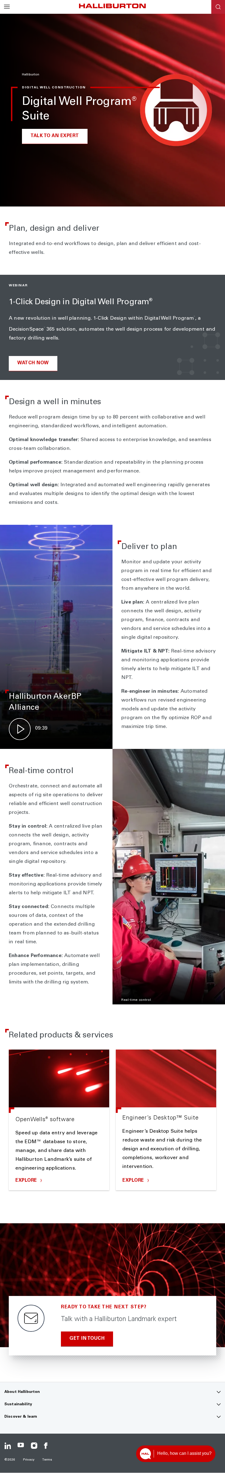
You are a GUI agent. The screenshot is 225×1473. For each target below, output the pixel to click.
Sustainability (18, 1404)
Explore (26, 1180)
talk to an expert (54, 136)
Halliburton (30, 74)
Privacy (29, 1459)
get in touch (87, 1338)
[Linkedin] (7, 1445)
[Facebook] (47, 1445)
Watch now (33, 363)
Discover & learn (20, 1417)
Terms (47, 1459)
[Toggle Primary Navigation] (7, 7)
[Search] (218, 7)
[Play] (20, 729)
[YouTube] (20, 1445)
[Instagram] (34, 1445)
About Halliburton (22, 1392)
